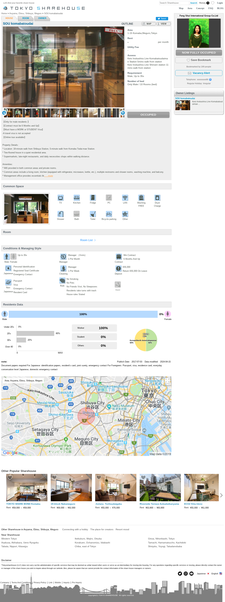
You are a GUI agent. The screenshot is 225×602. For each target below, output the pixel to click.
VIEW (163, 24)
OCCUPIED (148, 114)
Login (220, 2)
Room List (86, 240)
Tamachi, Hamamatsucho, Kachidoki (167, 542)
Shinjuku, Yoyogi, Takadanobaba (165, 546)
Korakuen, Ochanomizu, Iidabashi (92, 542)
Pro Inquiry (77, 582)
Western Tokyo (9, 538)
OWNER (42, 18)
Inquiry (66, 582)
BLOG (220, 8)
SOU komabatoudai (185, 98)
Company (4, 582)
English (214, 574)
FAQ (210, 8)
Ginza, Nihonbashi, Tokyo (161, 538)
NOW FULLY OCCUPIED (199, 52)
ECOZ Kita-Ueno (193, 504)
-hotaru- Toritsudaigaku (108, 504)
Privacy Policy (40, 582)
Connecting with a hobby (75, 529)
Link (50, 582)
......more (48, 176)
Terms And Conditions (21, 582)
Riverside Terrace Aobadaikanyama (159, 504)
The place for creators (101, 529)
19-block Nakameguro (63, 504)
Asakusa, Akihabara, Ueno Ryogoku (20, 542)
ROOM (25, 18)
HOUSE (9, 18)
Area (189, 8)
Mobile (58, 582)
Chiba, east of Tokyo (85, 546)
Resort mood (122, 529)
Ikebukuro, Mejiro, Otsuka (88, 538)
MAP (149, 24)
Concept (200, 8)
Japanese (201, 574)
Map (181, 8)
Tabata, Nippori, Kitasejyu (14, 546)
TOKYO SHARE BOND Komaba (23, 504)
